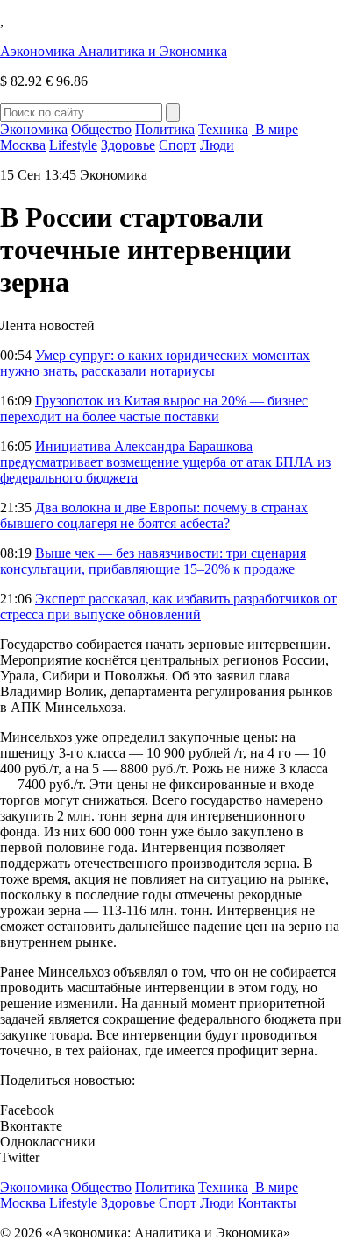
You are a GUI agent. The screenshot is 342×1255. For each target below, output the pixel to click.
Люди (217, 144)
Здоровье (128, 144)
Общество (101, 129)
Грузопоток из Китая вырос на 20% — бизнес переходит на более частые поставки (154, 408)
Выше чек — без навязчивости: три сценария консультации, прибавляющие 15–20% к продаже (153, 561)
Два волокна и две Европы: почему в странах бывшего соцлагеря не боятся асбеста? (154, 515)
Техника (223, 129)
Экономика (34, 129)
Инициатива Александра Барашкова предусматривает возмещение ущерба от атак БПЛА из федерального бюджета (165, 462)
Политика (165, 129)
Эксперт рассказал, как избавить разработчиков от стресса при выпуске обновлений (168, 606)
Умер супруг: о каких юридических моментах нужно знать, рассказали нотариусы (155, 363)
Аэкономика (113, 51)
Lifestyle (73, 144)
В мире (275, 129)
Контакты (267, 1202)
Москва (23, 144)
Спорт (177, 144)
